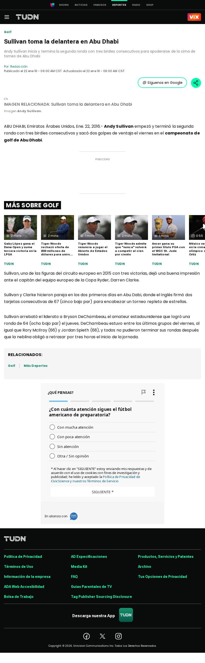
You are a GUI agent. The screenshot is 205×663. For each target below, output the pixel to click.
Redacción (19, 66)
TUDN (9, 264)
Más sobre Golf (32, 205)
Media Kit (79, 567)
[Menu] (6, 17)
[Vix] (194, 17)
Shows (64, 5)
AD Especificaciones (89, 557)
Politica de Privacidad (23, 557)
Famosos (100, 5)
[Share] (196, 83)
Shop (150, 5)
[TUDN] (28, 17)
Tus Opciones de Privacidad (162, 577)
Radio (136, 5)
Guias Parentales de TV (91, 587)
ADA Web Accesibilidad (24, 587)
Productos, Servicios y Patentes (166, 557)
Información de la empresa (27, 577)
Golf (8, 32)
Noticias (81, 5)
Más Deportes (36, 366)
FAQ (74, 577)
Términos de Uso (18, 567)
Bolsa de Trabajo (19, 597)
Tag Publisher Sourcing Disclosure (101, 597)
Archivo (144, 567)
